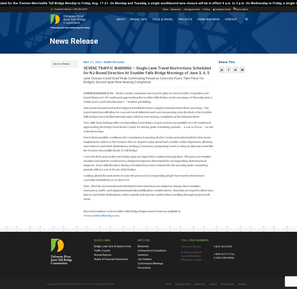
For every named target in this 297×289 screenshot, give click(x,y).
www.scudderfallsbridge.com (101, 215)
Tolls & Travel (162, 19)
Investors (143, 254)
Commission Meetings (150, 263)
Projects (185, 19)
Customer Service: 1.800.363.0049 (70, 9)
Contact (231, 19)
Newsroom (176, 9)
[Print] (222, 69)
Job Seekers (145, 259)
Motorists (143, 246)
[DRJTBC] (69, 19)
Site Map (242, 284)
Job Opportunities (191, 9)
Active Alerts (241, 9)
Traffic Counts (102, 250)
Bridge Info (138, 19)
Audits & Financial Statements (111, 259)
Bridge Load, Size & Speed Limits (112, 246)
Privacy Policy (227, 284)
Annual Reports (102, 254)
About (121, 19)
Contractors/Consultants (152, 250)
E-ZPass (206, 9)
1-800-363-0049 (223, 246)
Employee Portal (223, 9)
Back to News (61, 63)
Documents (144, 267)
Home (165, 9)
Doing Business (208, 19)
